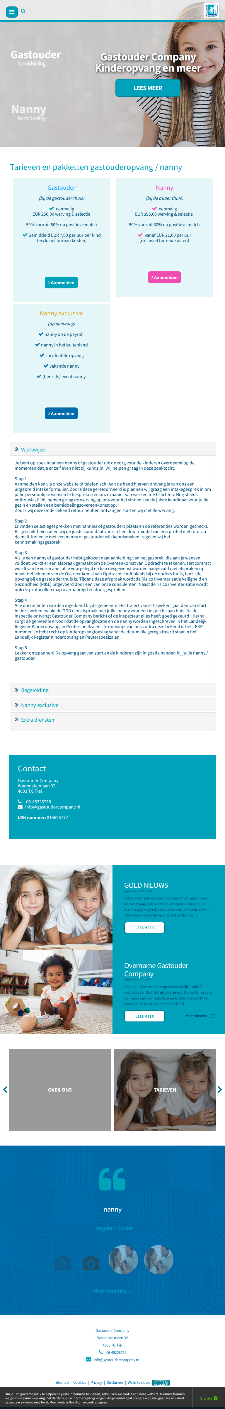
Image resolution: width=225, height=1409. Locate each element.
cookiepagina (96, 1402)
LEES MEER (148, 88)
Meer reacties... (112, 1290)
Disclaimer (115, 1382)
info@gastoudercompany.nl (52, 807)
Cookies (79, 1382)
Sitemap (62, 1382)
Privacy (96, 1382)
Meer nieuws (196, 1015)
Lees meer (144, 927)
